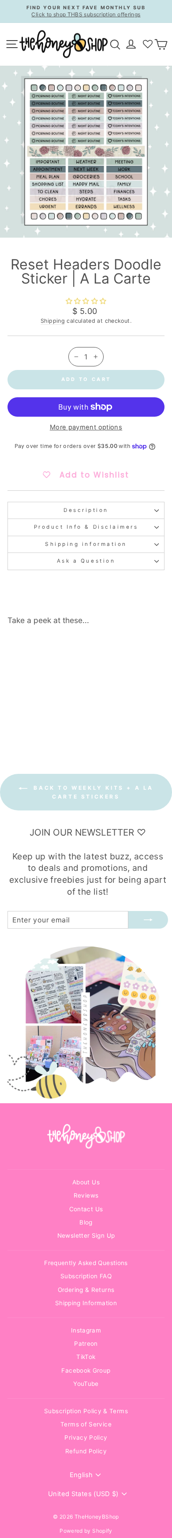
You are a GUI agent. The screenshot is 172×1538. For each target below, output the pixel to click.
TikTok (85, 1356)
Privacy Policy (85, 1437)
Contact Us (86, 1209)
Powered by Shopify (86, 1530)
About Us (86, 1182)
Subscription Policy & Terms (86, 1411)
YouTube (86, 1383)
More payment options (86, 427)
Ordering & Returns (86, 1289)
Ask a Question (86, 561)
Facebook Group (85, 1370)
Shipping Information (86, 1303)
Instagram (86, 1330)
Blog (85, 1222)
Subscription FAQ (86, 1276)
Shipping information (86, 544)
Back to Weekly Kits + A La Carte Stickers (92, 792)
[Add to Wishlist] (56, 648)
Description (86, 510)
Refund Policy (86, 1451)
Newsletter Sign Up (86, 1235)
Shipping (53, 320)
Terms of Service (86, 1424)
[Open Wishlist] (147, 44)
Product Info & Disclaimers (86, 527)
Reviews (86, 1195)
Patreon (86, 1343)
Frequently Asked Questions (86, 1262)
